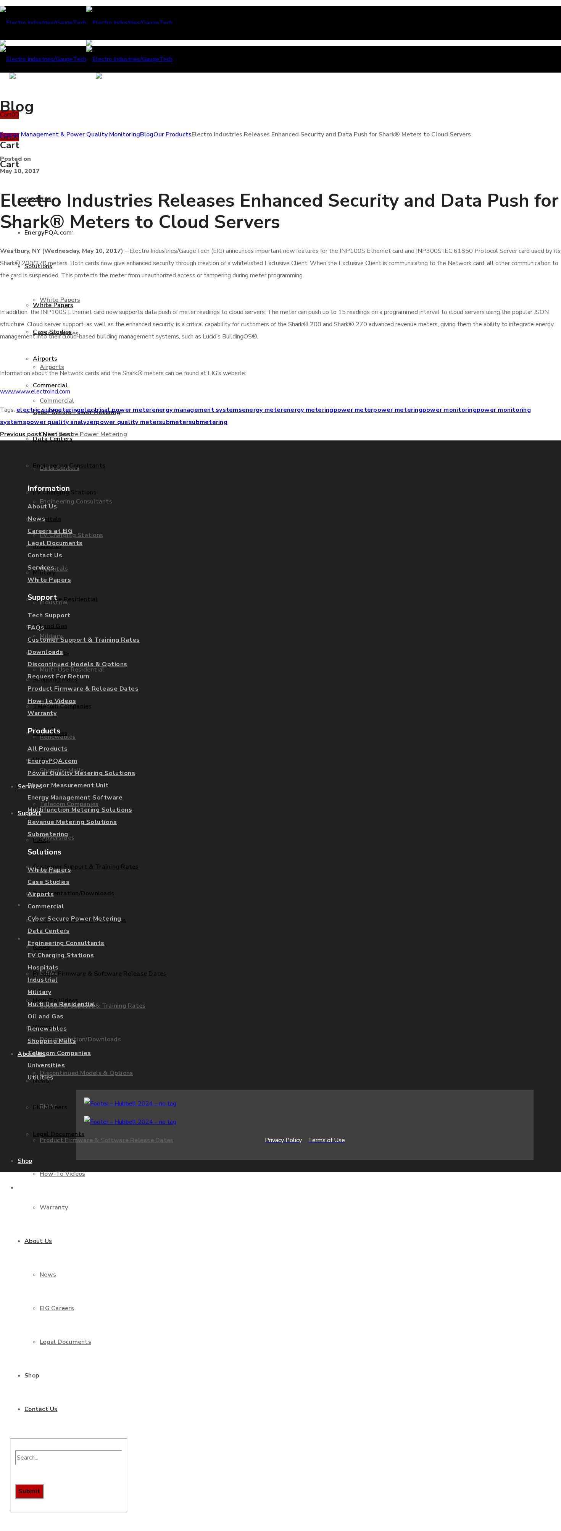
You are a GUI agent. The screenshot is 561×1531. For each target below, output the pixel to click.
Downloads (45, 652)
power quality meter (127, 422)
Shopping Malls (51, 1041)
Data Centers (48, 931)
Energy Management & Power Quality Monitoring (70, 134)
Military (39, 992)
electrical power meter (116, 410)
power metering (397, 410)
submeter (174, 422)
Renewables (47, 1028)
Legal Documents (55, 543)
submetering (208, 422)
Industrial (42, 980)
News (36, 519)
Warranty (41, 713)
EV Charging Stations (60, 955)
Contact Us (44, 555)
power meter (354, 410)
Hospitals (43, 967)
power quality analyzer (61, 422)
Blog (146, 134)
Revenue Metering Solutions (72, 822)
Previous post (20, 434)
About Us (42, 506)
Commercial (45, 906)
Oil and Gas (45, 1016)
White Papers (49, 580)
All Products (47, 748)
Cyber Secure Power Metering (74, 918)
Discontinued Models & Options (77, 664)
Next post (58, 434)
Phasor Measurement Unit (68, 785)
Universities (46, 1065)
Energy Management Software (75, 797)
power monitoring (449, 410)
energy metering (308, 410)
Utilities (40, 1077)
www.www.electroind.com (35, 391)
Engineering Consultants (66, 943)
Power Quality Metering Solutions (81, 773)
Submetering (47, 834)
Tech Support (48, 615)
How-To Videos (51, 701)
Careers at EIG (50, 531)
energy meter (262, 410)
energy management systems (197, 410)
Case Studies (48, 882)
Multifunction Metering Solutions (79, 810)
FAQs (35, 627)
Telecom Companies (59, 1053)
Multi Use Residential (61, 1004)
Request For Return (58, 676)
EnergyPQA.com (52, 761)
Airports (40, 894)
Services (40, 567)
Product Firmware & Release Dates (83, 689)
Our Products (172, 134)
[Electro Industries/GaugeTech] (86, 23)
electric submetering (48, 410)
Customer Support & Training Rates (83, 640)
